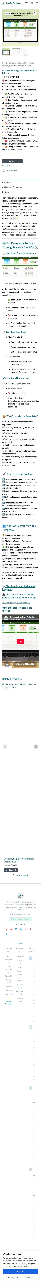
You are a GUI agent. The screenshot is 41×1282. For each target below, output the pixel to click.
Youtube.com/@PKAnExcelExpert (16, 602)
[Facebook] (21, 929)
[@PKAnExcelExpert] (6, 929)
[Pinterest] (30, 929)
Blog (19, 967)
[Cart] (31, 3)
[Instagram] (26, 929)
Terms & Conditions (20, 979)
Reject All (29, 1277)
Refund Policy (19, 986)
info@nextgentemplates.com (21, 914)
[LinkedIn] (16, 929)
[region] (20, 1266)
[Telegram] (6, 934)
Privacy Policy (19, 972)
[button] (35, 13)
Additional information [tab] (12, 187)
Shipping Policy (20, 999)
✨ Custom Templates (8, 1001)
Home (4, 63)
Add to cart (12, 161)
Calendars (8, 987)
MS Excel (12, 63)
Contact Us (20, 962)
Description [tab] (7, 182)
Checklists (8, 990)
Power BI (8, 976)
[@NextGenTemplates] (11, 929)
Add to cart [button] (11, 870)
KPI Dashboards (8, 959)
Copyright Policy (19, 992)
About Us (19, 957)
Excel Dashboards (8, 969)
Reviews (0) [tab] (7, 192)
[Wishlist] (26, 3)
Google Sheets (8, 981)
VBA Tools (8, 994)
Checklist (21, 63)
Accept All (20, 1271)
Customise (10, 1277)
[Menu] (37, 3)
